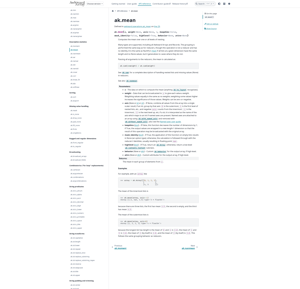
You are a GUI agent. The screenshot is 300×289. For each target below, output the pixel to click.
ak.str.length (75, 241)
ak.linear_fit (75, 79)
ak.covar (74, 72)
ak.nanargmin (76, 29)
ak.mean (74, 50)
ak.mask (74, 110)
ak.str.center (75, 285)
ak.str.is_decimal (77, 202)
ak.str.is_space (76, 220)
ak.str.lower (75, 245)
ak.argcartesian (77, 173)
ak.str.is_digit (76, 205)
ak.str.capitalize (77, 238)
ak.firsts (74, 129)
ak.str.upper (75, 275)
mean (154, 51)
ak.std (73, 65)
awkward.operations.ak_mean (137, 26)
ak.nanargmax (76, 36)
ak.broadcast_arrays (78, 156)
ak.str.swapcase (77, 268)
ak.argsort (75, 100)
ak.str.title (74, 271)
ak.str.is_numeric (77, 213)
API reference (145, 3)
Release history (179, 3)
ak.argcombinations (78, 181)
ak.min (73, 10)
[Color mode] (219, 4)
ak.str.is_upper (76, 228)
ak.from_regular (77, 143)
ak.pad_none (76, 121)
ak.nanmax (75, 21)
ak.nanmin (75, 14)
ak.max (73, 17)
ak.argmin (75, 25)
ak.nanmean (75, 53)
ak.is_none (75, 114)
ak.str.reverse (76, 264)
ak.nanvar (74, 61)
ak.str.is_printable (77, 217)
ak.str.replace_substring (80, 256)
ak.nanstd (74, 68)
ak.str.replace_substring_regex (83, 260)
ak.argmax (75, 32)
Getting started (118, 3)
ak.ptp (73, 83)
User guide (132, 3)
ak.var (73, 57)
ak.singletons (76, 133)
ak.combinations (77, 177)
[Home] (113, 11)
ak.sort (73, 97)
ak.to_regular (76, 146)
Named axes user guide (170, 121)
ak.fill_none (75, 125)
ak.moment (75, 46)
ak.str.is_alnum (76, 191)
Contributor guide (161, 3)
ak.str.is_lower (76, 209)
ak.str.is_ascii (76, 198)
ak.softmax (75, 87)
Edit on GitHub (212, 24)
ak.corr (73, 76)
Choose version (94, 3)
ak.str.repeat (75, 249)
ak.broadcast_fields (78, 160)
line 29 (157, 26)
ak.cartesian (75, 170)
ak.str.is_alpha (76, 194)
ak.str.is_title (75, 224)
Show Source (211, 28)
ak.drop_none (76, 118)
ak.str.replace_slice (78, 253)
